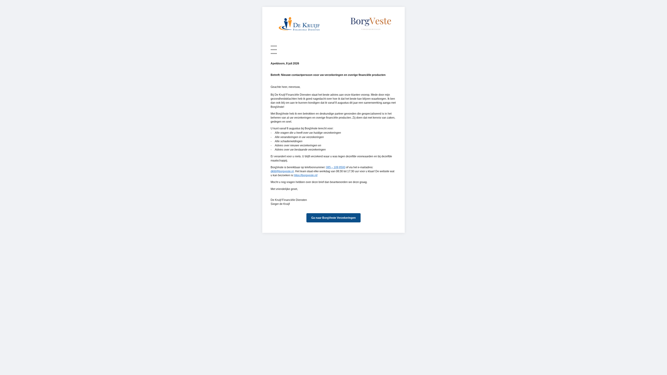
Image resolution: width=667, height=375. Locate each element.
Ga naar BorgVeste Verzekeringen (333, 217)
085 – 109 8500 (335, 167)
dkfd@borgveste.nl (282, 171)
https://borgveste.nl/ (306, 175)
